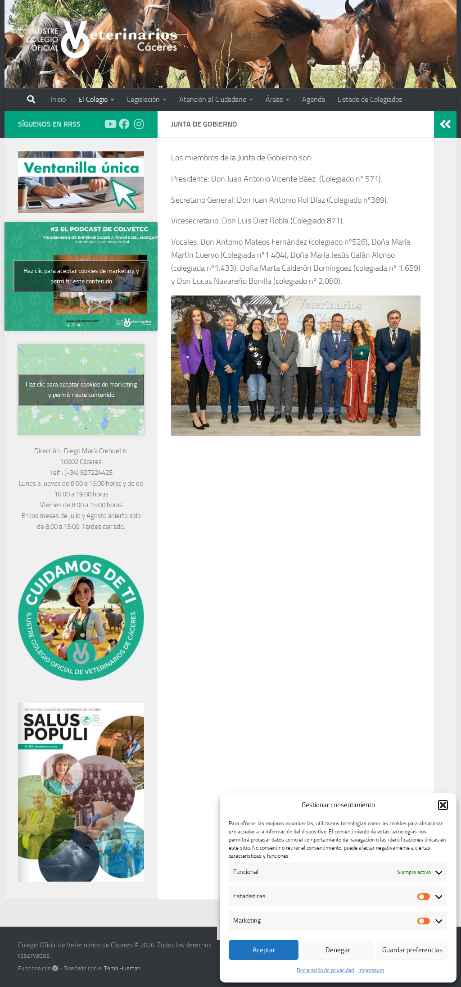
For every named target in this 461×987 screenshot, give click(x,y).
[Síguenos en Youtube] (109, 123)
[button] (442, 805)
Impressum (371, 970)
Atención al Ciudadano (212, 99)
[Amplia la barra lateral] (445, 124)
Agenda (313, 99)
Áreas (274, 99)
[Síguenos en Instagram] (138, 123)
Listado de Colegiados (370, 99)
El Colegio (93, 99)
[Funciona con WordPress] (55, 968)
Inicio (58, 99)
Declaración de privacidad (325, 970)
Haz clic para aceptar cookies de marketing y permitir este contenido (81, 276)
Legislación (143, 99)
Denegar (337, 950)
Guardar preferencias (412, 950)
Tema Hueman (122, 968)
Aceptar (264, 950)
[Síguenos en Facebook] (124, 123)
